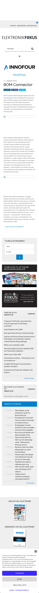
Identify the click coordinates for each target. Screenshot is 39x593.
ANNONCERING (21, 25)
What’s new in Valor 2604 (12, 354)
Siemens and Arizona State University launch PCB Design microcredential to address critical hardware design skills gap (19, 339)
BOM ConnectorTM (9, 95)
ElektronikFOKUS (19, 38)
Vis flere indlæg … (29, 378)
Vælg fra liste (19, 585)
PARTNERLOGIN (32, 25)
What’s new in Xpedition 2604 (14, 345)
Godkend (19, 573)
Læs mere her (28, 302)
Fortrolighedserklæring (22, 590)
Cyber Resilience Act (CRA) (13, 329)
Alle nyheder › (31, 483)
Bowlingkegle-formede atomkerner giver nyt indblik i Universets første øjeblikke (25, 427)
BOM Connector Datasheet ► (14, 227)
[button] (36, 551)
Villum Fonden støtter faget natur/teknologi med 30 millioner (24, 469)
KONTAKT (13, 25)
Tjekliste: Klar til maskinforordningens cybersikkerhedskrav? (22, 476)
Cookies (11, 590)
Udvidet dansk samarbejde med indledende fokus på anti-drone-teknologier (24, 457)
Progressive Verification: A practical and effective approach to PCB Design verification (17, 323)
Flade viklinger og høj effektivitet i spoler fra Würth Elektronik (22, 413)
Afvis (19, 579)
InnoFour (19, 75)
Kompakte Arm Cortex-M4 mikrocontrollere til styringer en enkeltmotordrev (24, 420)
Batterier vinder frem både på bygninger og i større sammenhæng (24, 449)
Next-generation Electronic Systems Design (19, 333)
